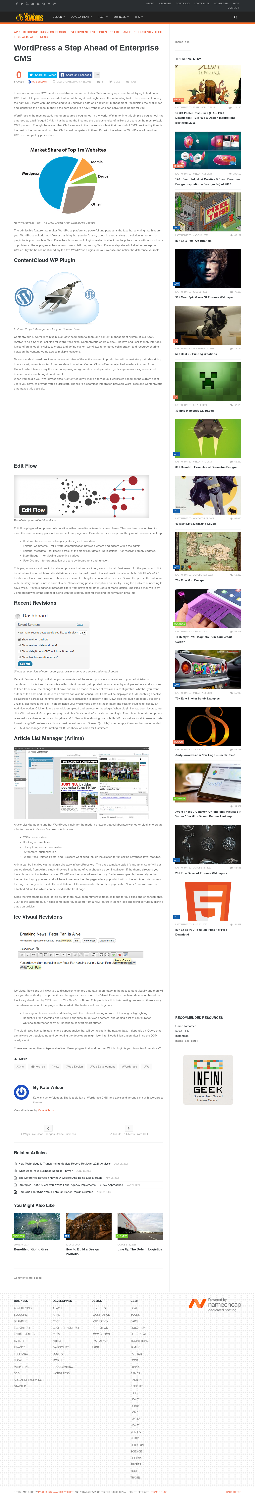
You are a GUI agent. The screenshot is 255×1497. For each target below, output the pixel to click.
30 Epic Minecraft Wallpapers (195, 410)
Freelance (122, 32)
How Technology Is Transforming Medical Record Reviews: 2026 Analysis (64, 1163)
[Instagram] (49, 3)
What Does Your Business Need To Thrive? (45, 1170)
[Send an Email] (33, 3)
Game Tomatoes (185, 1026)
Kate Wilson (39, 82)
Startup (20, 1386)
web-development (103, 1066)
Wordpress (39, 37)
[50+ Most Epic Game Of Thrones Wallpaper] (208, 268)
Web (25, 37)
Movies (135, 1432)
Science (136, 1451)
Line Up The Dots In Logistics (140, 1249)
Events (19, 1340)
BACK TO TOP (233, 1492)
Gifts (134, 1392)
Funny (134, 1366)
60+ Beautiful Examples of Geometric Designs (206, 467)
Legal (18, 1360)
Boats (134, 1308)
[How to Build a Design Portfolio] (89, 1226)
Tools (134, 1471)
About (150, 3)
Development (80, 17)
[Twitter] (22, 3)
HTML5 (57, 1340)
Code (56, 1321)
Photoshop (100, 1340)
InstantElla (181, 1035)
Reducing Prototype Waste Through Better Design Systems (55, 1191)
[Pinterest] (44, 3)
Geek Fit (136, 1386)
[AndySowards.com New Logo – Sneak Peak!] (208, 726)
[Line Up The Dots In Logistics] (140, 1226)
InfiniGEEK (182, 1031)
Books (135, 1314)
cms (21, 1066)
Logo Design (101, 1334)
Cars (134, 1321)
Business (120, 17)
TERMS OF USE (159, 1492)
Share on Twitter (45, 74)
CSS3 (56, 1334)
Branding (20, 1321)
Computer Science (66, 1327)
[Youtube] (27, 3)
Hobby (135, 1406)
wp (147, 1066)
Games (135, 1373)
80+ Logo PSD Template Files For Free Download (201, 932)
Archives (165, 3)
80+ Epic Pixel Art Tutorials (193, 240)
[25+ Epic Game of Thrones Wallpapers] (208, 844)
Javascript (61, 1347)
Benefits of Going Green (32, 1249)
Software (137, 1458)
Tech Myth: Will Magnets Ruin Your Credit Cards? (203, 639)
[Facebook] (17, 3)
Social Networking (28, 1379)
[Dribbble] (55, 3)
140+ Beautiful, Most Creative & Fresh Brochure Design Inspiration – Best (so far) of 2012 (207, 182)
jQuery (58, 1353)
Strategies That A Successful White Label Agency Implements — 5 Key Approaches (70, 1184)
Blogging (30, 32)
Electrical (138, 1334)
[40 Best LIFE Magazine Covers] (208, 495)
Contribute (202, 3)
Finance (19, 1347)
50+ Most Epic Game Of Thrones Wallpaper (204, 297)
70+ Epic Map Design (189, 580)
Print (95, 1347)
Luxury (135, 1418)
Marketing (21, 1366)
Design (57, 17)
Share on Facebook (78, 74)
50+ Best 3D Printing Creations (196, 354)
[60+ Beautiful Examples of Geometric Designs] (208, 438)
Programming (63, 1366)
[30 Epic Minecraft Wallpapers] (208, 381)
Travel (135, 1477)
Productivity (143, 32)
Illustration (101, 1314)
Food (134, 1360)
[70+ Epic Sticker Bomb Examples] (208, 669)
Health (135, 1399)
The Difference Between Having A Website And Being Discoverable (60, 1177)
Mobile (58, 1360)
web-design (75, 1066)
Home (134, 1412)
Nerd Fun (137, 1445)
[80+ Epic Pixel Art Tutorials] (208, 211)
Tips (137, 17)
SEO (17, 1373)
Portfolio (182, 3)
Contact (233, 7)
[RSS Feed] (38, 3)
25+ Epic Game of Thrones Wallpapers (201, 873)
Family (135, 1347)
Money (135, 1425)
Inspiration (100, 1321)
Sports (135, 1464)
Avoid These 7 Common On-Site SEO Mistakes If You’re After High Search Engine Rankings (208, 814)
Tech (101, 17)
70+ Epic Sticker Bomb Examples (197, 698)
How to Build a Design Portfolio (82, 1251)
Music (134, 1438)
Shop (235, 3)
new (56, 1066)
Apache (58, 1308)
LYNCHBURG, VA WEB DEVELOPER (56, 1492)
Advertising (23, 1308)
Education (137, 1327)
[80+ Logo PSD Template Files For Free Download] (208, 901)
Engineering (139, 1340)
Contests (99, 1308)
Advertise (221, 3)
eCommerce (22, 1327)
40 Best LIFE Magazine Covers (196, 523)
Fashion (136, 1353)
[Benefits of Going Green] (37, 1226)
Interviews (100, 1327)
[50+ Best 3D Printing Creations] (208, 325)
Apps (17, 32)
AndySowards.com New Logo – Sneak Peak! (205, 755)
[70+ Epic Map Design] (208, 551)
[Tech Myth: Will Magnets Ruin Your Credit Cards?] (208, 608)
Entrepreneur (101, 32)
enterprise (38, 1066)
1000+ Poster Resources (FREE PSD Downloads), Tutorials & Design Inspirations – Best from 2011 (206, 117)
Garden (135, 1379)
